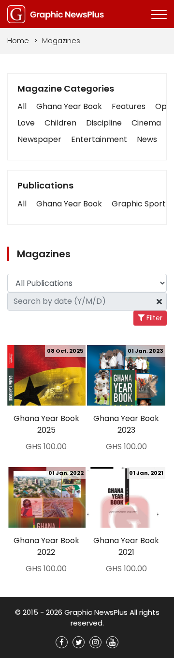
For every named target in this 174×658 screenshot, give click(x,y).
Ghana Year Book (69, 106)
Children (60, 122)
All (22, 106)
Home (18, 40)
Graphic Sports (141, 203)
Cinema (146, 122)
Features (128, 106)
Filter (153, 318)
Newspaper (39, 139)
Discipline (104, 122)
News (147, 139)
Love (26, 122)
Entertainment (99, 139)
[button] (22, 204)
